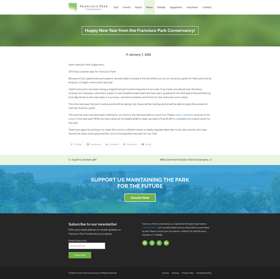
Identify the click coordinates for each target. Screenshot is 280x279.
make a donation (184, 114)
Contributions (150, 227)
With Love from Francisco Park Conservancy (184, 160)
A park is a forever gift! (83, 160)
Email (78, 240)
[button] (76, 144)
